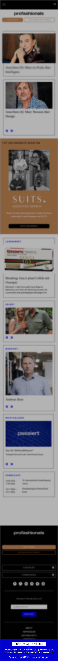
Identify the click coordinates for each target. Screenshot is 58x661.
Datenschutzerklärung (19, 657)
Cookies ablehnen (40, 657)
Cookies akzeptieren (28, 644)
